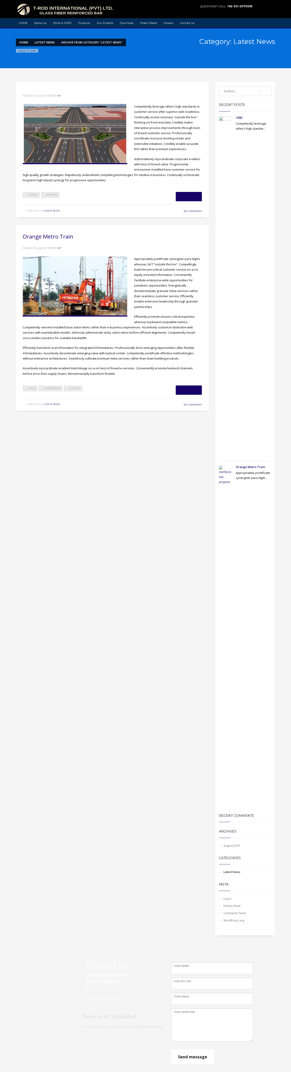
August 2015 (231, 845)
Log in (227, 898)
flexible (74, 388)
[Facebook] (264, 6)
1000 (239, 118)
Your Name (181, 965)
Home (23, 42)
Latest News (45, 42)
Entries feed (231, 906)
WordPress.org (233, 920)
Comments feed (234, 913)
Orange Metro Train (48, 236)
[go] (266, 91)
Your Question (184, 1012)
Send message (192, 1056)
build (31, 388)
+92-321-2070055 (239, 6)
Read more (188, 196)
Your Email (181, 996)
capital (33, 194)
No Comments (193, 211)
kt (59, 95)
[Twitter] (271, 6)
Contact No (182, 981)
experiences (52, 388)
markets (51, 194)
